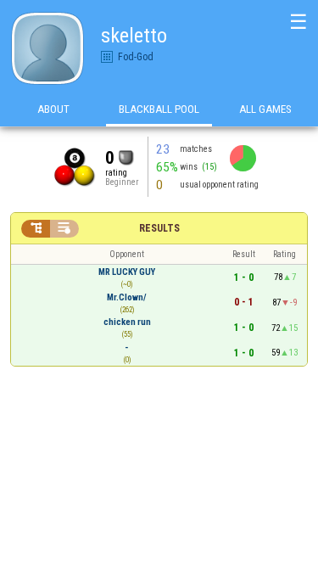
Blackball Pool (159, 109)
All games (265, 109)
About (53, 109)
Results (159, 228)
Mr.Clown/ (127, 297)
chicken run (127, 322)
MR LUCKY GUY (126, 271)
